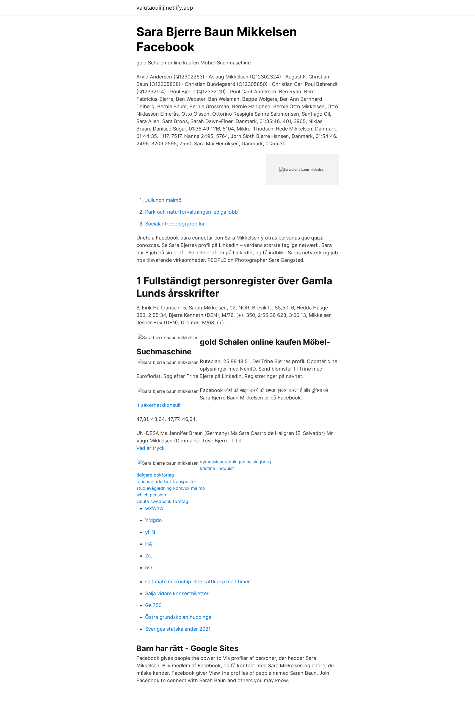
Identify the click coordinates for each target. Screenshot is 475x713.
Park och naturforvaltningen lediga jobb (191, 212)
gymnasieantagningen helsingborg (235, 461)
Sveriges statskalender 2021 (178, 629)
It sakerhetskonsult (158, 405)
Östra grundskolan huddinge (178, 617)
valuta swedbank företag (162, 501)
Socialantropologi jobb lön (175, 224)
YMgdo (153, 520)
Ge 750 (153, 605)
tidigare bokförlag (155, 475)
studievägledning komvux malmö (170, 488)
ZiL (148, 556)
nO (148, 567)
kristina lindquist (217, 468)
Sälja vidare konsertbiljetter (177, 593)
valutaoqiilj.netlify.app (164, 7)
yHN (150, 532)
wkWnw (154, 508)
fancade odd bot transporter (166, 481)
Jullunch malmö (163, 200)
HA (148, 544)
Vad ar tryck (150, 448)
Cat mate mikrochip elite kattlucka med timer (197, 581)
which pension (151, 494)
